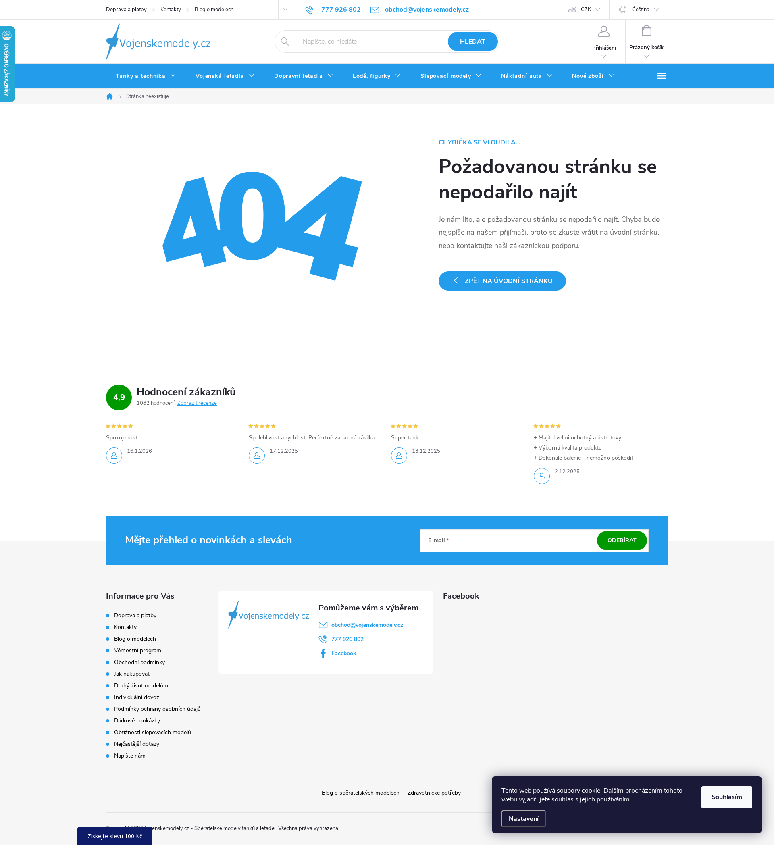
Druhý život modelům (141, 685)
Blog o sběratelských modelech (360, 793)
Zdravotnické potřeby (434, 793)
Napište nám (130, 756)
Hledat (472, 41)
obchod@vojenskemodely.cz (367, 625)
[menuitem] (146, 76)
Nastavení (524, 818)
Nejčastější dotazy (136, 744)
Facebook (343, 653)
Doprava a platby (126, 9)
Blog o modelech (214, 9)
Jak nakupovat (132, 674)
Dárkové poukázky (137, 720)
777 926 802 (347, 639)
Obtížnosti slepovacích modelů (152, 732)
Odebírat (622, 540)
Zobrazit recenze (197, 403)
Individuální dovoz (136, 697)
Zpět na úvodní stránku (509, 281)
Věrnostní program (137, 650)
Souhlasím (727, 797)
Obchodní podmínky (139, 662)
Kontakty (170, 9)
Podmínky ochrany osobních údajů (157, 709)
